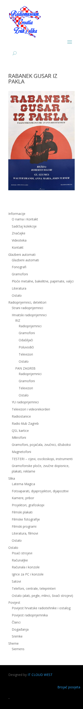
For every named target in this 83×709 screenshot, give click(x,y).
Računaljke (20, 560)
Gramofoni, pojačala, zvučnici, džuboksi (41, 444)
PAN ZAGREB (25, 368)
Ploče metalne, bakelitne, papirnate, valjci (43, 281)
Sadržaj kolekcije (24, 226)
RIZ (17, 320)
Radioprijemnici (30, 326)
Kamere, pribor (23, 498)
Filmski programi (24, 526)
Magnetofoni (21, 452)
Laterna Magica (23, 484)
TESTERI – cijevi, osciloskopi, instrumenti (42, 459)
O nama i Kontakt (25, 219)
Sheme (13, 643)
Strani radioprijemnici (27, 308)
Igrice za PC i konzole (28, 574)
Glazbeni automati (25, 260)
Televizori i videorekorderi (31, 409)
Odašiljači (26, 340)
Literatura (19, 288)
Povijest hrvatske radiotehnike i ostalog (41, 608)
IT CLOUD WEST (40, 674)
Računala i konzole (26, 567)
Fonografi (19, 267)
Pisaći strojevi (22, 553)
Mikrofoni (19, 437)
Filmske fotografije (26, 519)
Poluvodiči (26, 347)
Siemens (18, 649)
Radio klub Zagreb (25, 423)
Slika (11, 478)
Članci (16, 622)
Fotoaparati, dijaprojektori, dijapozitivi (40, 491)
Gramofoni (20, 274)
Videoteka (19, 240)
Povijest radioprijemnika (30, 615)
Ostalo (24, 361)
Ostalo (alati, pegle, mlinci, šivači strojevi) (42, 595)
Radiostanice (21, 416)
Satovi (16, 581)
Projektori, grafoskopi (28, 505)
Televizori (26, 354)
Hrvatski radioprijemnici (29, 315)
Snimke (17, 636)
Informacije (16, 213)
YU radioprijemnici (25, 402)
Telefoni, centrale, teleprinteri (34, 588)
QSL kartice (20, 430)
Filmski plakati (22, 512)
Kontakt (18, 247)
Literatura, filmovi (25, 533)
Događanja (20, 629)
